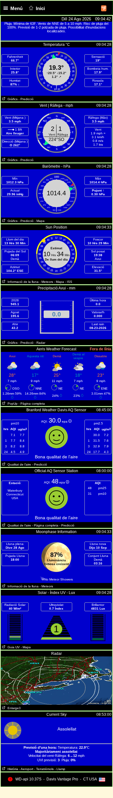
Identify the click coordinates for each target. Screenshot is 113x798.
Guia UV (13, 647)
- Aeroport (26, 769)
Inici (40, 8)
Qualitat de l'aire (18, 464)
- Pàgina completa (32, 403)
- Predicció (26, 99)
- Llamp (60, 769)
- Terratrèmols (44, 769)
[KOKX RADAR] (56, 658)
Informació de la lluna (22, 281)
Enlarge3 (13, 708)
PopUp (12, 403)
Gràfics (12, 99)
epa (65, 421)
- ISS (68, 281)
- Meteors (46, 281)
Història (12, 769)
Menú (16, 8)
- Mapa (40, 221)
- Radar (40, 342)
